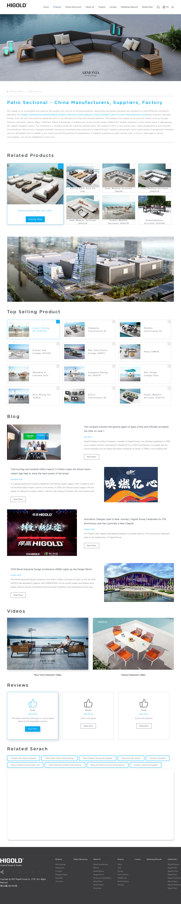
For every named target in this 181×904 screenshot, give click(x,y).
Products (57, 7)
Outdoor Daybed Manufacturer (36, 114)
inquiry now (35, 219)
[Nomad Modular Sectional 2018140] (168, 198)
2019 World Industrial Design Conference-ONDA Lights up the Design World (51, 569)
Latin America (123, 874)
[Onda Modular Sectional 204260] (132, 166)
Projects (101, 7)
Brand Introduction (100, 864)
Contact (113, 7)
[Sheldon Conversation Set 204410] (169, 321)
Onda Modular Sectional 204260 (118, 189)
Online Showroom (73, 7)
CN (167, 7)
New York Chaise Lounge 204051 (97, 351)
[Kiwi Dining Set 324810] (58, 388)
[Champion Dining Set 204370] (113, 366)
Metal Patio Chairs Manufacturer (59, 758)
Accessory (59, 881)
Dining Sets (59, 868)
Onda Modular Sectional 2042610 (154, 189)
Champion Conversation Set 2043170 (97, 330)
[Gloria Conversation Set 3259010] (113, 388)
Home (46, 7)
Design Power (98, 874)
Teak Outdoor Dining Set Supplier (97, 758)
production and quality (102, 878)
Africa (120, 864)
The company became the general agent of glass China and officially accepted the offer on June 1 (126, 428)
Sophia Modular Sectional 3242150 (154, 396)
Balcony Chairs (93, 114)
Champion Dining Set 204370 (98, 374)
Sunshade (59, 878)
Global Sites (147, 7)
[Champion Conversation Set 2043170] (113, 321)
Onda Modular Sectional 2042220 (82, 221)
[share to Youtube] (14, 872)
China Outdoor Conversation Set (25, 765)
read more (91, 457)
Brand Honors (98, 871)
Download (97, 888)
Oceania (121, 885)
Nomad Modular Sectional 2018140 (154, 221)
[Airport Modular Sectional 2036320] (132, 198)
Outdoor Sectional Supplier (146, 765)
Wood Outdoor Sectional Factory (68, 114)
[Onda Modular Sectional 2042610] (168, 166)
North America (123, 881)
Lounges (58, 871)
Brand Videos (98, 885)
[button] (7, 47)
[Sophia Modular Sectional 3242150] (169, 388)
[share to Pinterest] (40, 872)
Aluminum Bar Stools (131, 758)
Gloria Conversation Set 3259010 (97, 396)
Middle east (122, 878)
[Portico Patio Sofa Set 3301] (60, 166)
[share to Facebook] (8, 872)
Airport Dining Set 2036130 (41, 329)
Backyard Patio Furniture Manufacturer (108, 765)
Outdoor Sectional (158, 758)
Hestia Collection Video (133, 674)
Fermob (144, 114)
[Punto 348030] (169, 344)
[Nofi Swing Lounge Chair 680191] (169, 366)
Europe (120, 871)
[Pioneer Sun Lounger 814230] (58, 344)
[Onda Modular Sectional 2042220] (96, 198)
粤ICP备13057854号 (8, 886)
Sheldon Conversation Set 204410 (153, 330)
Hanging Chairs (61, 874)
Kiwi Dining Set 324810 (42, 396)
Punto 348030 (151, 352)
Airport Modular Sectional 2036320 (118, 221)
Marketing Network (129, 7)
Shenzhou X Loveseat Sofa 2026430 (40, 374)
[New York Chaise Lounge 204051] (113, 344)
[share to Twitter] (27, 872)
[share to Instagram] (33, 872)
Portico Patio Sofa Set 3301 (35, 210)
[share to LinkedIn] (21, 872)
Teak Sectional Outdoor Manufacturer (65, 765)
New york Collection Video (47, 674)
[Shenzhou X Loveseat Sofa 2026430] (58, 366)
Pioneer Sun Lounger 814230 (42, 351)
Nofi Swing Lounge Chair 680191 (151, 374)
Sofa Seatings (60, 864)
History (96, 868)
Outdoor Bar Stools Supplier (23, 758)
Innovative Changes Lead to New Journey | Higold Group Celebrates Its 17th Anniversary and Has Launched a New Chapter (125, 521)
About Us (90, 7)
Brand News (98, 881)
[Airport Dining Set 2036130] (58, 321)
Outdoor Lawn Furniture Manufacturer (120, 114)
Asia (119, 868)
